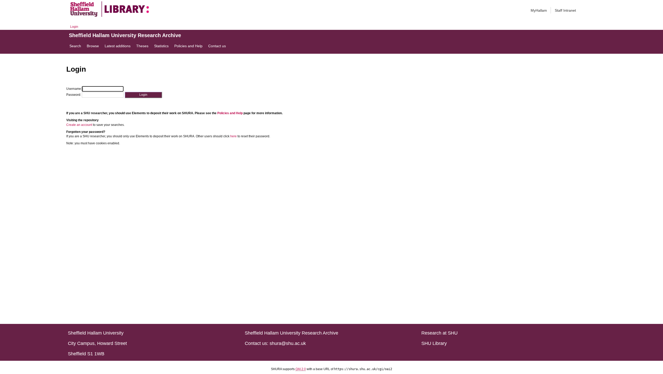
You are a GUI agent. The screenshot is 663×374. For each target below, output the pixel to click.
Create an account (79, 125)
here (233, 136)
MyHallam (539, 10)
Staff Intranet (565, 10)
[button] (143, 95)
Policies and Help (230, 113)
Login (74, 27)
